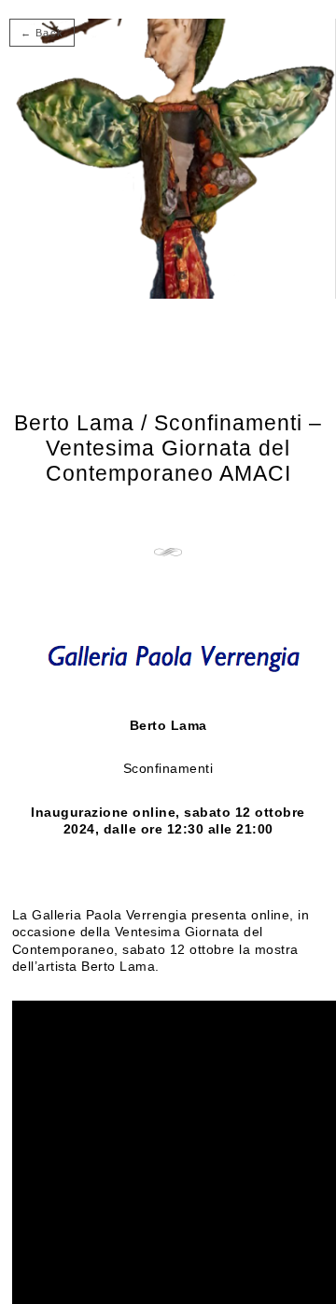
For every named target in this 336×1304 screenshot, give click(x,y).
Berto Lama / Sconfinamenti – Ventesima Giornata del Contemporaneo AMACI (168, 448)
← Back (42, 32)
